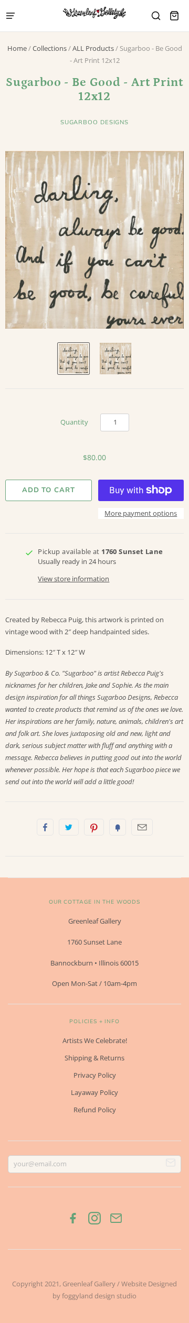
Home (17, 48)
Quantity (74, 422)
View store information (73, 578)
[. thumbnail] (115, 358)
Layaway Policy (94, 1092)
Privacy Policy (95, 1075)
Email (142, 827)
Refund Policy (95, 1109)
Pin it (94, 827)
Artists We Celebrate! (94, 1040)
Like (45, 827)
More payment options (140, 513)
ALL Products (93, 48)
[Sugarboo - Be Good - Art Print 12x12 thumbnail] (73, 358)
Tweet (69, 827)
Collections (50, 48)
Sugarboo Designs (94, 122)
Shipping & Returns (94, 1057)
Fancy (117, 827)
